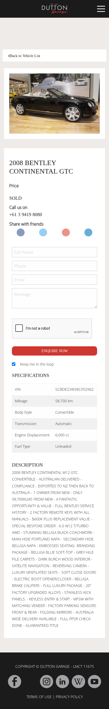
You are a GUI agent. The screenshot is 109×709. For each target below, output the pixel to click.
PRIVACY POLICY (69, 696)
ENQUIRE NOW (55, 351)
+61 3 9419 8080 (25, 214)
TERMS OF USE (39, 696)
